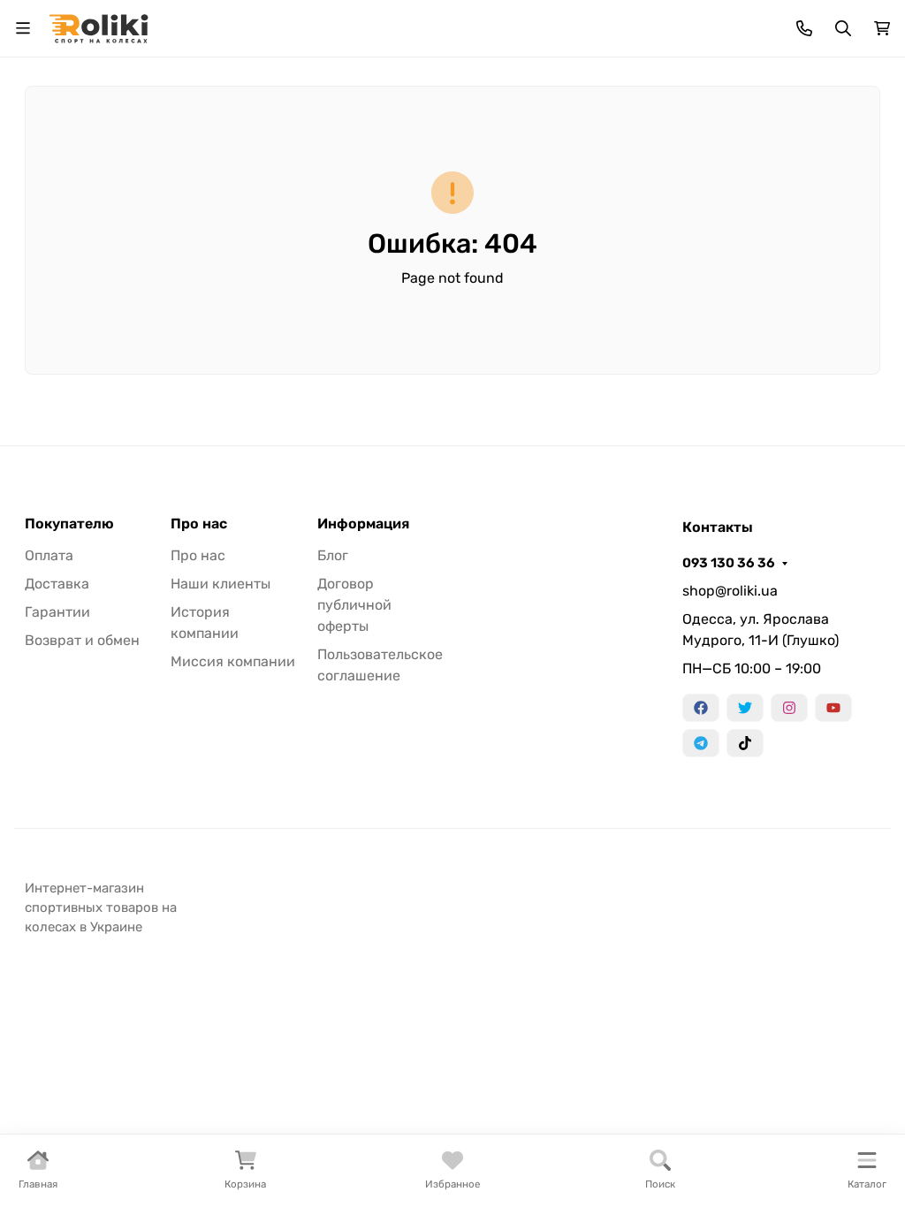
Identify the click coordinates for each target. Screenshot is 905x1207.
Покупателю (69, 524)
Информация (363, 524)
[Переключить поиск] (843, 28)
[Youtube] (833, 708)
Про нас (199, 524)
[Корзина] (882, 28)
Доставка (57, 583)
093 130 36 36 (728, 563)
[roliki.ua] (98, 26)
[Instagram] (789, 708)
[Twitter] (745, 708)
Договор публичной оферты (354, 604)
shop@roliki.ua (730, 590)
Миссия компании (233, 661)
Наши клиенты (220, 583)
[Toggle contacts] (804, 28)
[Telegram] (700, 743)
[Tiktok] (745, 743)
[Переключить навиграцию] (23, 28)
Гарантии (57, 612)
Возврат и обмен (82, 640)
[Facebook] (700, 708)
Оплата (49, 555)
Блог (332, 555)
